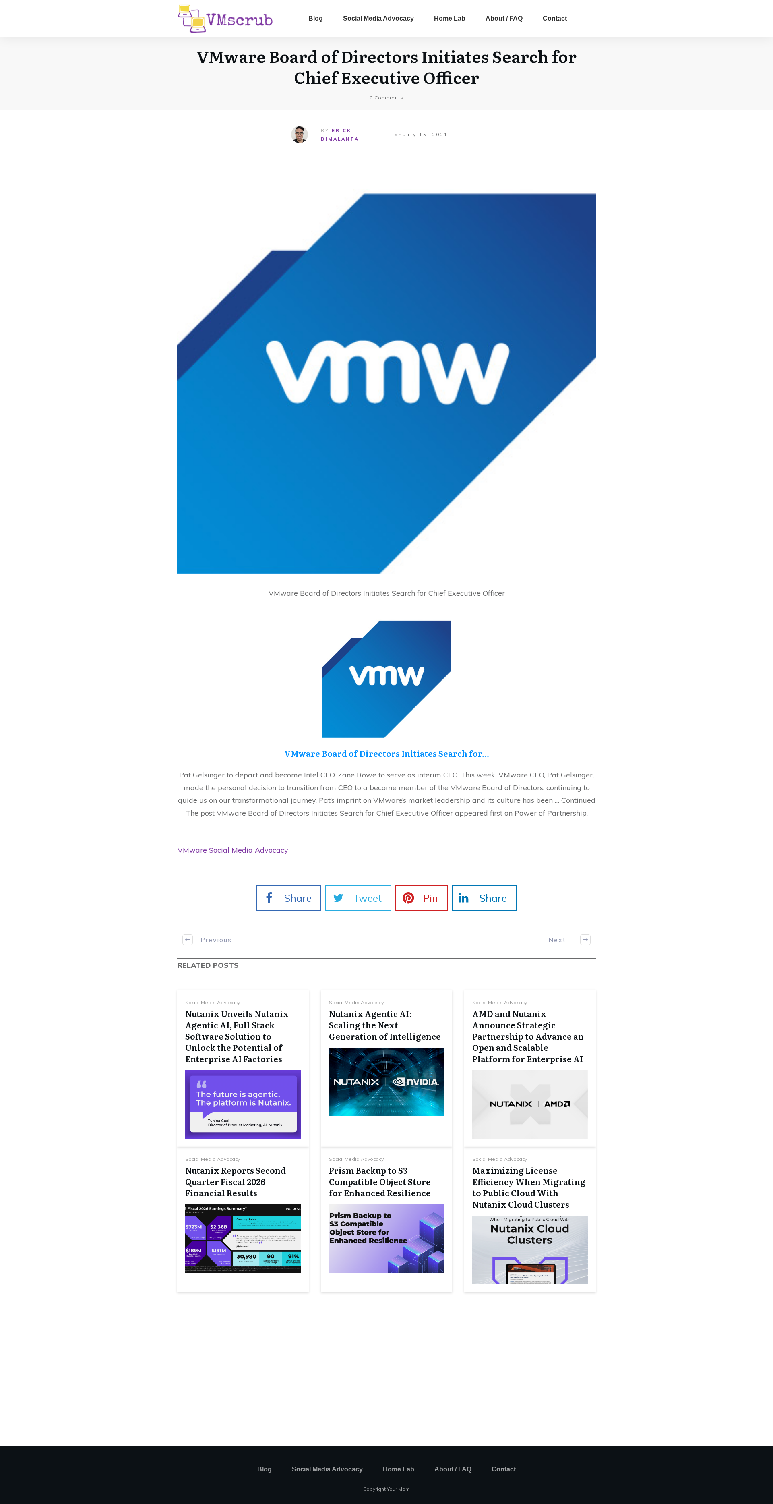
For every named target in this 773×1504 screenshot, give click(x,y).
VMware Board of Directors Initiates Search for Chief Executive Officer (386, 66)
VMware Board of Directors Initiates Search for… (386, 753)
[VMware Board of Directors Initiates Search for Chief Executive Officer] (386, 364)
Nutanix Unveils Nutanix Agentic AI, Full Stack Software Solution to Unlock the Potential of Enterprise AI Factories (237, 1036)
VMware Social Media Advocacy (233, 850)
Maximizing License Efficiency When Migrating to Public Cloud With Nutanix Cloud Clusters (528, 1187)
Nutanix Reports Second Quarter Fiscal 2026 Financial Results (235, 1181)
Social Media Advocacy (212, 1002)
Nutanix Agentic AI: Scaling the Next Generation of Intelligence (385, 1024)
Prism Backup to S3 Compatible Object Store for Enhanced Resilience (380, 1181)
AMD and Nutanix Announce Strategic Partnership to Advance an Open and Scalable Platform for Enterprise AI (528, 1036)
